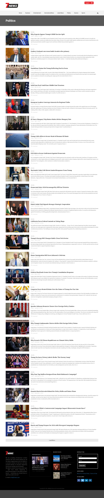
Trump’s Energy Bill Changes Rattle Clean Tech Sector (49, 238)
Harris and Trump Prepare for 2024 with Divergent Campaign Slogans (55, 425)
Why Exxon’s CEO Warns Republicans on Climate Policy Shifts (52, 340)
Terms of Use (93, 473)
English (87, 3)
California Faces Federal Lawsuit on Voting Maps (47, 221)
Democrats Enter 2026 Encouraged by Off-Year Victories (50, 187)
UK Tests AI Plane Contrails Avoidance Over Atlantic (66, 457)
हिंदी (92, 3)
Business (27, 13)
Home (20, 13)
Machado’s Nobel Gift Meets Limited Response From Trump (51, 170)
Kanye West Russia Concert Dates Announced (66, 466)
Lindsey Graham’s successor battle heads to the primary (50, 51)
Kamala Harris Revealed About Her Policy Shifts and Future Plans (53, 391)
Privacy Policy (85, 473)
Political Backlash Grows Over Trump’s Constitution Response (52, 272)
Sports (83, 13)
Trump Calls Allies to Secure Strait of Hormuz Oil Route (50, 136)
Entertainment (37, 13)
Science (76, 13)
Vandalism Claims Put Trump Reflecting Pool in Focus (49, 68)
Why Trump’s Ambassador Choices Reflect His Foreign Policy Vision (54, 323)
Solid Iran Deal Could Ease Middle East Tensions (47, 85)
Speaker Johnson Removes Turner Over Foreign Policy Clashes (52, 306)
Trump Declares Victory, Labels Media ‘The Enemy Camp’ (50, 357)
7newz (32, 36)
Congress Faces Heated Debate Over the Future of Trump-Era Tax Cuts (55, 289)
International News (49, 13)
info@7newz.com (15, 477)
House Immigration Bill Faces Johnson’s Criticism (48, 255)
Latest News (60, 13)
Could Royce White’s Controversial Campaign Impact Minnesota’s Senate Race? (58, 408)
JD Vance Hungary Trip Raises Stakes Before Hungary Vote (51, 119)
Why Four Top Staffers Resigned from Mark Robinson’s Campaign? (54, 374)
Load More (52, 440)
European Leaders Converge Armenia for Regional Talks (50, 102)
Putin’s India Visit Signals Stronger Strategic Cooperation (50, 204)
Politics (69, 13)
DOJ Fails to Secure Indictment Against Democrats (48, 153)
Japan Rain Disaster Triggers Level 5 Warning (66, 474)
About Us (79, 473)
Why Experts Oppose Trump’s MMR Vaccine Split (48, 34)
